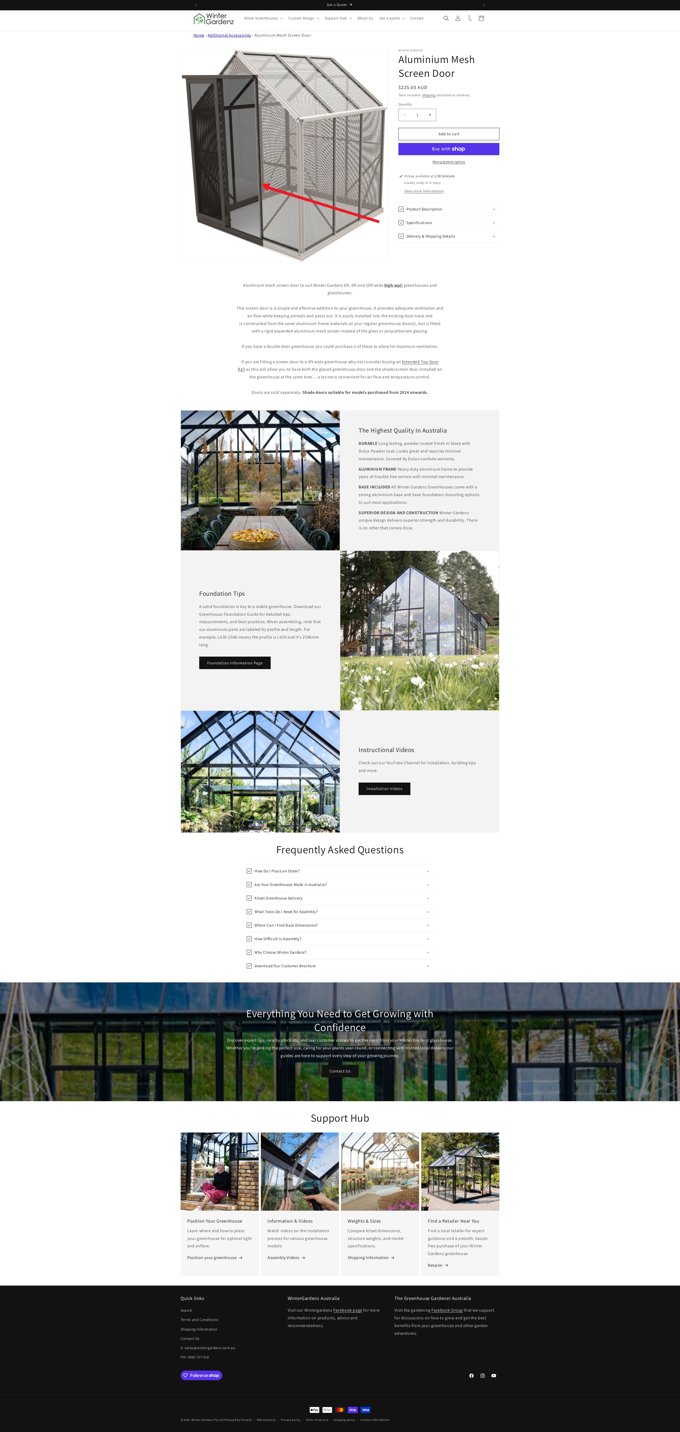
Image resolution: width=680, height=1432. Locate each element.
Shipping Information (368, 1257)
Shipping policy (344, 1419)
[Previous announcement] (196, 5)
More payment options (449, 162)
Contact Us (340, 1070)
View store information (424, 191)
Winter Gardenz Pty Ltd (208, 1420)
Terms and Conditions (199, 1319)
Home (199, 35)
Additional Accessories (229, 35)
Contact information (374, 1419)
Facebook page (347, 1310)
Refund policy (266, 1419)
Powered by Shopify (238, 1420)
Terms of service (317, 1419)
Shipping (429, 95)
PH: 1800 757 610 (195, 1357)
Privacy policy (291, 1419)
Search (186, 1310)
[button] (263, 18)
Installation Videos (384, 788)
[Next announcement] (484, 5)
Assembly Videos (283, 1257)
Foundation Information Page (235, 662)
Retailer (435, 1265)
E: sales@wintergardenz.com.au (208, 1347)
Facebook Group (447, 1310)
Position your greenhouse (212, 1257)
